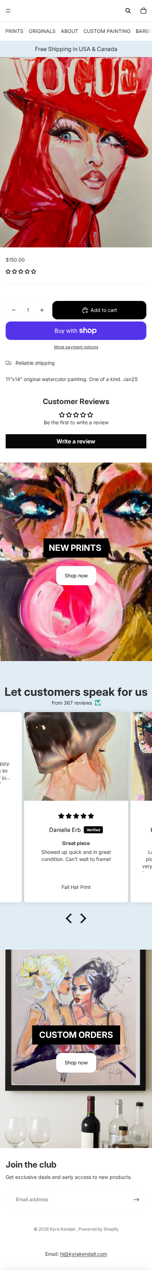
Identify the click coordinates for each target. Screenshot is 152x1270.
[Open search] (128, 10)
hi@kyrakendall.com (83, 1254)
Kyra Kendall (63, 1229)
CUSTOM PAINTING (106, 31)
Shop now (76, 575)
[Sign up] (136, 1199)
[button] (21, 271)
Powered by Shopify (98, 1229)
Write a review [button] (76, 441)
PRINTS (14, 31)
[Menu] (8, 10)
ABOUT (69, 31)
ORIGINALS (42, 31)
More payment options (76, 347)
